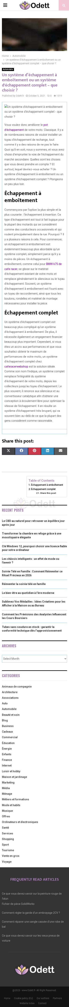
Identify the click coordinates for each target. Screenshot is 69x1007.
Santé (5, 827)
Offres (6, 816)
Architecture (9, 692)
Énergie (7, 748)
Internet (7, 765)
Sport (5, 844)
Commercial (10, 737)
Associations (10, 697)
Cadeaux (7, 731)
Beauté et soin (11, 714)
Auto (5, 703)
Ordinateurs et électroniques (20, 822)
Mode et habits (11, 805)
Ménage (7, 793)
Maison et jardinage (14, 776)
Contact (42, 1003)
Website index (27, 1003)
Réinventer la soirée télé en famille (24, 584)
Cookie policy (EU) (23, 998)
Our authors (43, 998)
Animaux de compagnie (17, 686)
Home (7, 998)
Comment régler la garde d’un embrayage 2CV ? (31, 912)
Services (7, 833)
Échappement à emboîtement (47, 484)
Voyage (7, 861)
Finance (7, 759)
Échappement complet (43, 489)
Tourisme (8, 850)
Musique (7, 810)
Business (8, 726)
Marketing (8, 782)
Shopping (8, 839)
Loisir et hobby (11, 771)
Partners (57, 998)
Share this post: (48, 493)
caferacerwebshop (16, 366)
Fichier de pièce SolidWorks (18, 903)
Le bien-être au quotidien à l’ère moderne (28, 592)
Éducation (8, 743)
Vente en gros (10, 855)
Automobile (8, 69)
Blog (5, 720)
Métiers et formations (15, 799)
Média (6, 788)
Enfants (6, 754)
